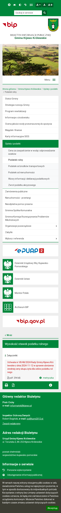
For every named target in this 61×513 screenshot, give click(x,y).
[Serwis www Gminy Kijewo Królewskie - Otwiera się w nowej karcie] (53, 25)
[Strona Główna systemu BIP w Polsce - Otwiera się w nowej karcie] (10, 25)
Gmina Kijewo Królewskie (29, 89)
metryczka (48, 378)
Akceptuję (52, 508)
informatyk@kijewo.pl (21, 405)
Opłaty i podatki (50, 89)
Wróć (9, 335)
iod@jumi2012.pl (35, 418)
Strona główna (9, 89)
